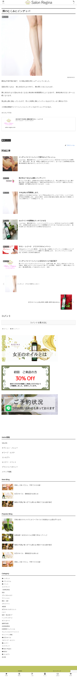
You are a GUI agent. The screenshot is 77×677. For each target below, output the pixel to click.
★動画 (4, 606)
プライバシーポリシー (10, 467)
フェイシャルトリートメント (10, 632)
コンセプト (6, 457)
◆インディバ (7, 140)
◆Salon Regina (6, 648)
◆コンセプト (6, 654)
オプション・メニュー (10, 448)
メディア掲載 (6, 472)
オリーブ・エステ (8, 453)
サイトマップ (57, 671)
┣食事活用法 (6, 589)
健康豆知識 (5, 623)
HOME (20, 671)
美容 (3, 592)
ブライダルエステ (7, 595)
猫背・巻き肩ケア (7, 615)
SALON (4, 443)
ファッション (6, 598)
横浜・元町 (5, 601)
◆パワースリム (6, 581)
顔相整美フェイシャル (8, 629)
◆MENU (4, 651)
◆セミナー (5, 643)
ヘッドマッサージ (7, 618)
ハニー (4, 612)
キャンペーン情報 (7, 634)
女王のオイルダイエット (9, 609)
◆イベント (5, 584)
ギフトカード (6, 620)
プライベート (6, 603)
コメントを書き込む (38, 322)
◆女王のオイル (6, 637)
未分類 (4, 657)
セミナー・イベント (9, 462)
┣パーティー (6, 587)
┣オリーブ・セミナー (8, 640)
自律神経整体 (6, 626)
